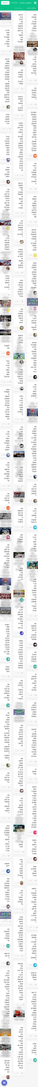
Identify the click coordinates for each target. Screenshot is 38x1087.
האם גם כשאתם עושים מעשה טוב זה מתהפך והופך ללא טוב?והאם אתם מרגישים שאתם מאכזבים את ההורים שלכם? (33, 131)
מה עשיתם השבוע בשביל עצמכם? (34, 93)
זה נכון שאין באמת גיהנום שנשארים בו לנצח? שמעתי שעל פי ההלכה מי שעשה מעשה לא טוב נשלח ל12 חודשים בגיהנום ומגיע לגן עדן (6, 80)
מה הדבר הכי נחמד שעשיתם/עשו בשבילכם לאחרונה (33, 174)
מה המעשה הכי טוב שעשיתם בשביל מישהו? (20, 515)
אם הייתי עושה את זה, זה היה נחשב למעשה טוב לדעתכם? (20, 735)
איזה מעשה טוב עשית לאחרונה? (20, 573)
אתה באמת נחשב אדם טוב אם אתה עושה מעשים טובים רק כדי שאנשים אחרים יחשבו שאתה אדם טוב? (20, 933)
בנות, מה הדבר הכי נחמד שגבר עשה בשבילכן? (20, 405)
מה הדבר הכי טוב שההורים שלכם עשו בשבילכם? (6, 692)
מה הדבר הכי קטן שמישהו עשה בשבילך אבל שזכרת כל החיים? (20, 618)
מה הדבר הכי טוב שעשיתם (6, 498)
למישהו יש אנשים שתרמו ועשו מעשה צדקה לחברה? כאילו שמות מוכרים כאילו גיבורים (33, 743)
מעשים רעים (7, 865)
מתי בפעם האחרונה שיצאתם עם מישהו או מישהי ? (20, 690)
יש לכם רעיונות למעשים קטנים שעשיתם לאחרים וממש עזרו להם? (33, 240)
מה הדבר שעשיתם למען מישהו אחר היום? (20, 315)
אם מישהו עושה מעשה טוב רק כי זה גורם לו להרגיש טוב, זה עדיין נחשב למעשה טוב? (20, 772)
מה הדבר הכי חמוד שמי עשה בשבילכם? (33, 543)
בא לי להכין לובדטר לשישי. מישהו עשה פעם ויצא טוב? (6, 145)
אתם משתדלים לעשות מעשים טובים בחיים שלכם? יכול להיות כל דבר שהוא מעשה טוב (6, 404)
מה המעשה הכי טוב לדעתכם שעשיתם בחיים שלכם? (33, 631)
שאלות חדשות (31, 8)
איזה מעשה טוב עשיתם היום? (7, 172)
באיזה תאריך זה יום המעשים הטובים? (6, 282)
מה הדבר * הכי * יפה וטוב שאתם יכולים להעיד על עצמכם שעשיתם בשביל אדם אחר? (34, 594)
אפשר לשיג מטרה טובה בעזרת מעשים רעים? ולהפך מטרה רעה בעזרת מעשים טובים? (20, 654)
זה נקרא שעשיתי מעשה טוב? (33, 976)
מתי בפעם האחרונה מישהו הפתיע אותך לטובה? (20, 376)
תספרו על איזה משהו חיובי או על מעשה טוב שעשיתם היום (20, 258)
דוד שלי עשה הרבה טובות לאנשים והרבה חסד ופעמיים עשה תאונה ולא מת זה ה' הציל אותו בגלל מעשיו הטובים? (33, 1011)
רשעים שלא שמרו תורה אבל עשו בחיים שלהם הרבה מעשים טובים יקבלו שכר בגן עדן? (6, 639)
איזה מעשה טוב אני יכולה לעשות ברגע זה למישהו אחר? (20, 288)
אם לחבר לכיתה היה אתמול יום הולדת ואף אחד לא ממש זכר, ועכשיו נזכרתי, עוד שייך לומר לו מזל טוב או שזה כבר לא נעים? (20, 1048)
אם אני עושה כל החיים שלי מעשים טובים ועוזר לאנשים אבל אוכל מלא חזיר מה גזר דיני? (33, 357)
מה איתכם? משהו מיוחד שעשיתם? (6, 934)
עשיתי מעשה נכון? (7, 669)
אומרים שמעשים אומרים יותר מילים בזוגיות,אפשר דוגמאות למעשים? (33, 947)
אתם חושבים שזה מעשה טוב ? (33, 871)
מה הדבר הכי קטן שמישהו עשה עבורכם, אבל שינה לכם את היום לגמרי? (6, 556)
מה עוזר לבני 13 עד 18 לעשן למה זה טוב (6, 1066)
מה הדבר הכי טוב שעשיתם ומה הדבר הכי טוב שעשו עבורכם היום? (6, 200)
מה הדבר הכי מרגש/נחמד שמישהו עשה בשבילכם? (6, 472)
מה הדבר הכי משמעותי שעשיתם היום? (33, 515)
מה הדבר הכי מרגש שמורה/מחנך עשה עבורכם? (33, 66)
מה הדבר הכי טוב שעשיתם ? (6, 777)
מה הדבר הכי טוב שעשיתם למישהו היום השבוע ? (6, 804)
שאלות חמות (18, 8)
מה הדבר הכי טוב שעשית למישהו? (33, 490)
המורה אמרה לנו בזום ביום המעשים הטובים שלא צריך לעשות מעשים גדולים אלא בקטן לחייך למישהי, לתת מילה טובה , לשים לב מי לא (20, 146)
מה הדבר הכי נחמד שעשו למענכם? (33, 391)
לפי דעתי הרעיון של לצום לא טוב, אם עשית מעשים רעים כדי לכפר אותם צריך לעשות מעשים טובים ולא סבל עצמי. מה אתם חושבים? (6, 994)
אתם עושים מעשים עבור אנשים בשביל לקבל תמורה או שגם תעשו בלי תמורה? (33, 275)
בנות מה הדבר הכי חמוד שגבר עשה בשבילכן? (20, 868)
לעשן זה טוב (6, 347)
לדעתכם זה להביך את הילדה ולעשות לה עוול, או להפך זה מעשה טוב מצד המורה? (20, 28)
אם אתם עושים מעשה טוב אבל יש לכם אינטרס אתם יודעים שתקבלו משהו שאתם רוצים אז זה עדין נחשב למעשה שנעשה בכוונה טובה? (33, 449)
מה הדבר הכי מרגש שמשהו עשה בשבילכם (20, 806)
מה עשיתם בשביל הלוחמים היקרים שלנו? (20, 76)
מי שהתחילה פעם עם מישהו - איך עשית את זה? (33, 682)
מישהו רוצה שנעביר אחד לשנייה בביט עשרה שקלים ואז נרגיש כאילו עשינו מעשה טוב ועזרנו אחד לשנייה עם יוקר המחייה (33, 807)
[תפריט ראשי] (35, 3)
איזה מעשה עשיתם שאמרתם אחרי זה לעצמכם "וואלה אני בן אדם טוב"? (6, 838)
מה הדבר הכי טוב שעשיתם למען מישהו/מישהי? (6, 242)
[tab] (31, 8)
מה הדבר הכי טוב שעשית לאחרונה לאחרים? (20, 228)
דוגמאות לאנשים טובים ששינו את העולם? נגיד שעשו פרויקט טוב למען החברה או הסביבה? (33, 905)
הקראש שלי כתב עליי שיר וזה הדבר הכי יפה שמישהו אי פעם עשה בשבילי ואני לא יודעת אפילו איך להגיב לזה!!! (20, 981)
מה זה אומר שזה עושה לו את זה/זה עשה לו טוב (6, 38)
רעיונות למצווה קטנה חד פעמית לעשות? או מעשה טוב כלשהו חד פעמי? (20, 195)
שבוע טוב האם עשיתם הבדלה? (34, 1049)
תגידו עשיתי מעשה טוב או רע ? (7, 119)
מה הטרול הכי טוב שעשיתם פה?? (33, 656)
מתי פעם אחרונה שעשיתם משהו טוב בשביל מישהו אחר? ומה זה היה (6, 890)
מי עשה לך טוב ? (6, 956)
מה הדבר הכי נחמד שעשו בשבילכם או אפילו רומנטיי (6, 441)
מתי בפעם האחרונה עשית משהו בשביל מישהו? (33, 709)
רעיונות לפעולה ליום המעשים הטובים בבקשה (20, 103)
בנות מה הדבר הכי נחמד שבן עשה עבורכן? (6, 369)
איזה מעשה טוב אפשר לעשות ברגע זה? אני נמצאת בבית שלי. (34, 207)
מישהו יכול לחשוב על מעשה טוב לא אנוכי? (34, 846)
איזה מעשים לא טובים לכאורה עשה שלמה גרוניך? (33, 22)
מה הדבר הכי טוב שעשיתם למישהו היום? (33, 322)
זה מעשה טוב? (34, 771)
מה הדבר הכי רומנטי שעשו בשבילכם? (20, 897)
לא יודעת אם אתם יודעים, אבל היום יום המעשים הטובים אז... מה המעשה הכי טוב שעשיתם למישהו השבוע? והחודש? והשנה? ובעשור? (6, 736)
